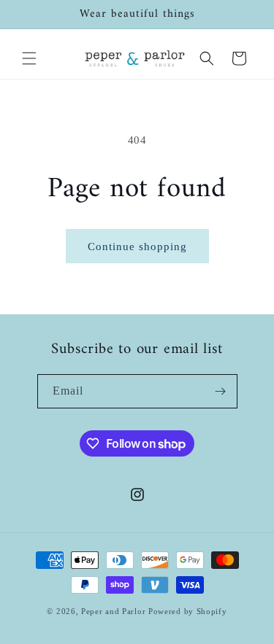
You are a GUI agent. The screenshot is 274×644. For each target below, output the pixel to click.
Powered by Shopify (187, 611)
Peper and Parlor (113, 611)
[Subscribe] (221, 391)
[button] (29, 58)
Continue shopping (137, 246)
